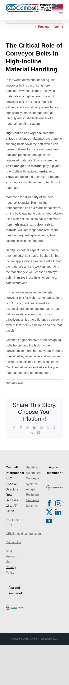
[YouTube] (49, 521)
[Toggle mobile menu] (61, 14)
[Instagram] (58, 503)
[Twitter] (49, 512)
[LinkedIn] (58, 512)
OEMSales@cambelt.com (23, 533)
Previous (44, 26)
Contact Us (13, 542)
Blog (9, 550)
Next (57, 26)
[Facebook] (49, 503)
